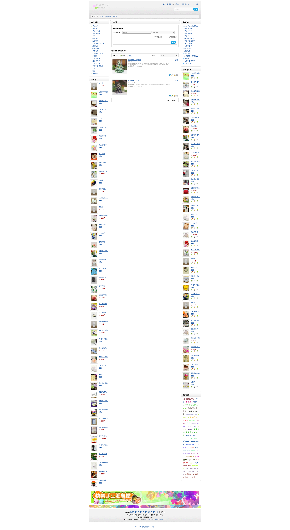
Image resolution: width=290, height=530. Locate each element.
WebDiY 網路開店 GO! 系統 (145, 527)
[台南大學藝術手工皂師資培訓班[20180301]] (94, 98)
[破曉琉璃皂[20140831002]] (94, 486)
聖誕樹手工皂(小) (134, 80)
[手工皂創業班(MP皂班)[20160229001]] (186, 256)
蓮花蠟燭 (102, 154)
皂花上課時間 (188, 43)
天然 (196, 463)
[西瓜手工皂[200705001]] (186, 176)
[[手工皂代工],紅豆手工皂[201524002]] (186, 220)
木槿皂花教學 (103, 357)
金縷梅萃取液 (190, 456)
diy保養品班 (190, 435)
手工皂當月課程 (189, 41)
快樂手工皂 (188, 46)
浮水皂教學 (102, 312)
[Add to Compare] (170, 75)
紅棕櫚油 (186, 450)
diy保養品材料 (189, 38)
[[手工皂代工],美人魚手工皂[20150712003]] (94, 239)
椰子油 (101, 83)
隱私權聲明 (188, 48)
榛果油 (101, 207)
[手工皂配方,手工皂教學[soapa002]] (94, 398)
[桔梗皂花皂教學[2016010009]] (94, 221)
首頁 (163, 4)
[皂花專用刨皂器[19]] (94, 433)
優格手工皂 (194, 329)
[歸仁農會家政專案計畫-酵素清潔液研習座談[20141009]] (186, 185)
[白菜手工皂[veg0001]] (94, 133)
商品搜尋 (108, 16)
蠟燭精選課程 (103, 471)
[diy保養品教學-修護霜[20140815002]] (186, 159)
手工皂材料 (96, 34)
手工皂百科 (96, 63)
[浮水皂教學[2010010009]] (94, 318)
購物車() (188, 4)
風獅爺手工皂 (103, 251)
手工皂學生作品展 (98, 43)
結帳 (197, 4)
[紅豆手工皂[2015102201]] (94, 371)
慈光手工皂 (194, 205)
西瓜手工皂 (194, 170)
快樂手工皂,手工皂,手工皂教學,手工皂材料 (144, 512)
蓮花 (192, 463)
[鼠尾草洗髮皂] (186, 361)
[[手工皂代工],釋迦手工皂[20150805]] (94, 451)
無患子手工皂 (189, 460)
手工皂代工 (96, 26)
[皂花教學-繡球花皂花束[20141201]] (94, 310)
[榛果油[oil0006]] (94, 213)
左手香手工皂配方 (190, 405)
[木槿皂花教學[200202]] (94, 363)
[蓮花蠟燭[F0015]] (94, 160)
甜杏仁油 (194, 417)
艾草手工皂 (102, 110)
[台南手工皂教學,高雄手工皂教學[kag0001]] (186, 114)
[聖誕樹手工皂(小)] (119, 94)
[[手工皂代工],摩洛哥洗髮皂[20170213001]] (186, 273)
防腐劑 (195, 402)
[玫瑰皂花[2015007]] (94, 248)
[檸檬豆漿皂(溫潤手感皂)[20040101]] (94, 230)
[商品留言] (192, 77)
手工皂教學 (96, 31)
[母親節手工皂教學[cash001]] (186, 106)
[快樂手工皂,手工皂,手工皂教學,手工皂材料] (102, 9)
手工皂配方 (96, 58)
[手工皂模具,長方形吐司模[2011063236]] (94, 354)
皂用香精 (95, 51)
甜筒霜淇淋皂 (195, 373)
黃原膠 (190, 429)
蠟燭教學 (95, 46)
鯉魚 (188, 423)
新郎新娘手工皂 (191, 414)
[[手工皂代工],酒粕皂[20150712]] (94, 345)
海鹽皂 (193, 450)
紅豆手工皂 (102, 365)
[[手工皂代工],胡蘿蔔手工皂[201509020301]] (186, 229)
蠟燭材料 (95, 38)
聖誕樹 (115, 16)
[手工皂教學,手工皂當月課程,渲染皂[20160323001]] (94, 274)
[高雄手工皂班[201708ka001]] (186, 282)
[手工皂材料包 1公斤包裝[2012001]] (186, 344)
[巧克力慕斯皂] (186, 370)
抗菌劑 (185, 408)
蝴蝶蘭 (193, 423)
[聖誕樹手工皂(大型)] (119, 73)
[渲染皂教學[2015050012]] (94, 283)
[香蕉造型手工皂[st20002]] (94, 168)
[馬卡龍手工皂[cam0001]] (186, 88)
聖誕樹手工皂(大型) (134, 60)
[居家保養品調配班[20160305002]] (94, 336)
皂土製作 (192, 420)
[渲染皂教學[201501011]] (186, 238)
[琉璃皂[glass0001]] (94, 186)
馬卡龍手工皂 (195, 82)
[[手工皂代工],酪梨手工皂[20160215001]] (94, 204)
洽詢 (100, 94)
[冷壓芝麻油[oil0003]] (94, 195)
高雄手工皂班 (195, 276)
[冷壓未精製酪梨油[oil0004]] (94, 327)
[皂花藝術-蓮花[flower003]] (94, 460)
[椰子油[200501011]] (94, 89)
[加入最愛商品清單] (194, 77)
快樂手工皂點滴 (97, 66)
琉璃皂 (101, 180)
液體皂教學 (187, 466)
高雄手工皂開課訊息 (191, 26)
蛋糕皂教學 (96, 61)
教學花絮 (95, 41)
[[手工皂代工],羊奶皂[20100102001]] (94, 380)
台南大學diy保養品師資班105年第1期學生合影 (191, 471)
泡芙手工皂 (193, 426)
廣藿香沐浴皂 (190, 444)
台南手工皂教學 (189, 61)
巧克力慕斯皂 (195, 364)
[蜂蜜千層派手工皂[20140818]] (186, 167)
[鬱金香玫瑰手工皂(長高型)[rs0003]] (94, 151)
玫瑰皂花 (102, 242)
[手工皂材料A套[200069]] (94, 442)
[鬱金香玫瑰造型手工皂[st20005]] (94, 389)
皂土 (93, 68)
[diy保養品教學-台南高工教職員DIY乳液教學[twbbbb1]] (186, 123)
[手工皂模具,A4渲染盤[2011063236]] (94, 424)
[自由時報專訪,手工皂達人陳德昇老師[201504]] (94, 266)
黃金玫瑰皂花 (189, 399)
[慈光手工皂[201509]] (186, 211)
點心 (197, 457)
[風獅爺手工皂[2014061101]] (94, 257)
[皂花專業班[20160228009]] (94, 142)
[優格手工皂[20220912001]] (186, 335)
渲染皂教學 (102, 277)
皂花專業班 (102, 136)
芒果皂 (185, 420)
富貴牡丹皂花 (195, 347)
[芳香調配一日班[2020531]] (94, 177)
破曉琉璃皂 (102, 480)
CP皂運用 (194, 438)
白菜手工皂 (102, 127)
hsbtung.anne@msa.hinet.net (155, 519)
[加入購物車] (197, 77)
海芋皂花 (102, 286)
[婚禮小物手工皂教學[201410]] (186, 194)
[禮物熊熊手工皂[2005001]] (186, 203)
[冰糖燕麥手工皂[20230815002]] (94, 107)
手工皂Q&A (188, 63)
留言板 (186, 58)
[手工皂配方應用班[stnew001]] (186, 97)
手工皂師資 (190, 447)
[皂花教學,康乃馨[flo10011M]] (94, 301)
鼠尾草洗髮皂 (195, 355)
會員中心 (177, 4)
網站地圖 (187, 53)
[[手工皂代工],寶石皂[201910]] (186, 300)
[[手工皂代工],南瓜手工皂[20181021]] (186, 291)
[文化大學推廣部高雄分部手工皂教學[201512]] (94, 468)
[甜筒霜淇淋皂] (186, 379)
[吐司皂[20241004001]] (186, 388)
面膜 (93, 71)
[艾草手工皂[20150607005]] (94, 116)
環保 (196, 447)
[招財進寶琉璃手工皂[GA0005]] (94, 416)
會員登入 (170, 4)
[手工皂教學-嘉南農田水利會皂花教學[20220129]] (186, 326)
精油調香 (95, 73)
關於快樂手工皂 (97, 53)
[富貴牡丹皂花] (186, 353)
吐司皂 (193, 382)
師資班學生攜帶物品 (191, 56)
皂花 (93, 36)
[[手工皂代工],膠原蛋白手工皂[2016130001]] (94, 124)
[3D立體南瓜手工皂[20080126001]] (186, 317)
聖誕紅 (188, 402)
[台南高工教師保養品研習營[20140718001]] (186, 150)
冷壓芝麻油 (102, 189)
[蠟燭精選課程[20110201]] (94, 477)
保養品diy (95, 48)
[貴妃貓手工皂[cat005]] (94, 407)
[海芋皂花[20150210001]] (94, 292)
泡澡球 (94, 56)
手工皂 (94, 29)
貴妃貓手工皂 (103, 401)
